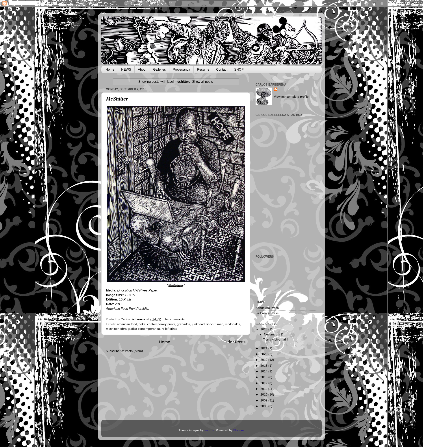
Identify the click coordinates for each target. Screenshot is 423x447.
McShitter (117, 99)
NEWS (126, 69)
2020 (264, 354)
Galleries (159, 69)
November (271, 334)
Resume (203, 69)
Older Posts (234, 342)
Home (110, 69)
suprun (209, 430)
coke (142, 324)
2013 (264, 377)
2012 (264, 383)
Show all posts (202, 81)
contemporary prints (161, 324)
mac (220, 324)
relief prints (169, 328)
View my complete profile (291, 96)
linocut (210, 324)
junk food (198, 324)
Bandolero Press (267, 308)
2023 (264, 329)
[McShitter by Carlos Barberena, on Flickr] (176, 281)
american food (127, 324)
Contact (221, 69)
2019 (264, 359)
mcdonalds (232, 324)
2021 (264, 348)
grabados (183, 324)
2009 (264, 400)
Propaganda (181, 69)
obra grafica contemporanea (140, 328)
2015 (264, 365)
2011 (264, 388)
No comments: (175, 319)
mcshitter (112, 328)
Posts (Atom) (134, 351)
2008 (264, 406)
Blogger (238, 430)
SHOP (239, 69)
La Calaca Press (267, 313)
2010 (264, 394)
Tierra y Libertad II (276, 339)
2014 (264, 371)
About (142, 69)
